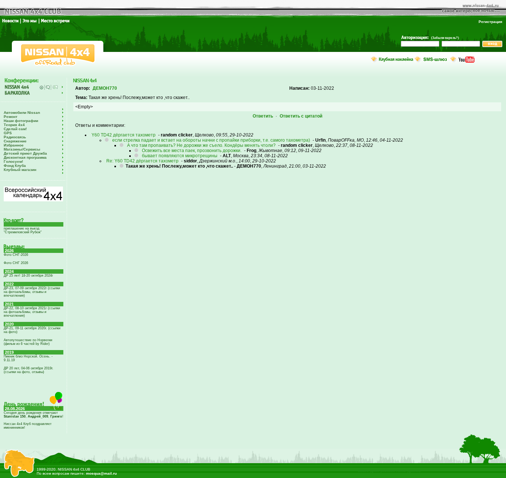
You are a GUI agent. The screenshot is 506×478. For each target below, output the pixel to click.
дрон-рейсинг (382, 470)
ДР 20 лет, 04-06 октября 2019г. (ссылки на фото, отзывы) (28, 370)
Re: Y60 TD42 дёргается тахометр (142, 161)
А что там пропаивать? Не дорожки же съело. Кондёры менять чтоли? (201, 145)
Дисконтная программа (25, 157)
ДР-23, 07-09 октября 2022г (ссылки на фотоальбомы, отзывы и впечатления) (32, 291)
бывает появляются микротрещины (179, 155)
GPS (8, 133)
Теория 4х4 (14, 125)
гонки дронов (408, 470)
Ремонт (10, 117)
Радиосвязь (15, 137)
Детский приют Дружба (25, 153)
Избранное (14, 145)
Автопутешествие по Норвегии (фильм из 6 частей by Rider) (28, 342)
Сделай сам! (15, 129)
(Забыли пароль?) (445, 38)
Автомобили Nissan (22, 113)
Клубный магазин (20, 170)
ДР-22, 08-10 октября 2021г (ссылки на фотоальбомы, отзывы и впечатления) (32, 311)
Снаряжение (15, 141)
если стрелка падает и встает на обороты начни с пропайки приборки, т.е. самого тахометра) (211, 140)
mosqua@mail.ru (101, 473)
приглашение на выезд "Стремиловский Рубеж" (22, 230)
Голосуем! (13, 161)
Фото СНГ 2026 (16, 263)
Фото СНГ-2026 (16, 255)
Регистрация (490, 22)
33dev (363, 470)
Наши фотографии (21, 121)
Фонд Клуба (15, 166)
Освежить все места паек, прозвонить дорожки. (192, 150)
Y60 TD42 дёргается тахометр (123, 135)
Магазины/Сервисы (22, 149)
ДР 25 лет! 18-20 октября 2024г (28, 275)
